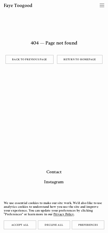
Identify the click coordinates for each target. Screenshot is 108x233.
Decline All (54, 224)
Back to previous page (29, 59)
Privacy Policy (63, 214)
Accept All (20, 224)
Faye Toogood (18, 5)
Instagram (54, 181)
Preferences (88, 224)
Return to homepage (80, 59)
